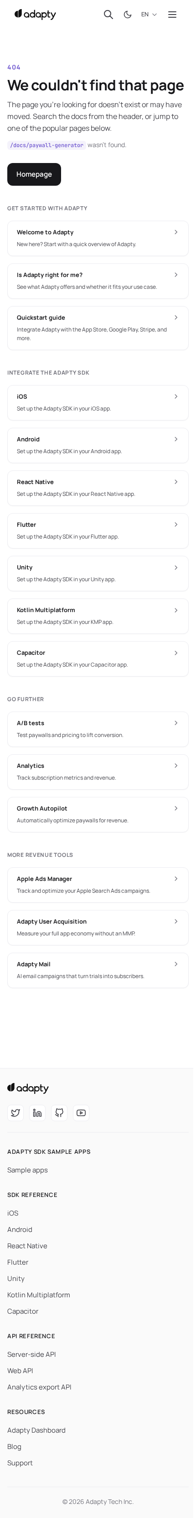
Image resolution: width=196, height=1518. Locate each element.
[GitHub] (59, 1113)
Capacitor (22, 1311)
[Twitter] (15, 1113)
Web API (20, 1370)
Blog (14, 1446)
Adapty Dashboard (36, 1430)
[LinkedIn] (37, 1113)
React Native (27, 1246)
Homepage (34, 174)
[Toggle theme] (127, 14)
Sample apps (27, 1170)
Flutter (17, 1262)
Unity (16, 1278)
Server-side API (31, 1354)
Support (20, 1463)
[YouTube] (81, 1113)
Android (19, 1229)
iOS (12, 1213)
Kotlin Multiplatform (38, 1295)
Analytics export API (39, 1387)
